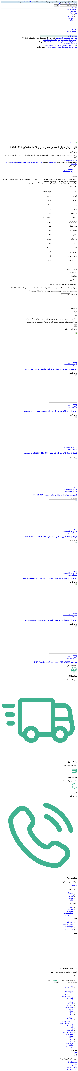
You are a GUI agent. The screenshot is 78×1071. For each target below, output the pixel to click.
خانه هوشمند (31, 162)
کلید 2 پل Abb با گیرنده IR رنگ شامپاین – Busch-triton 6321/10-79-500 (50, 537)
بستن (75, 1052)
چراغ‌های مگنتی (65, 994)
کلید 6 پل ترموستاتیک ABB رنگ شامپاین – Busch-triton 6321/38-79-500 (50, 578)
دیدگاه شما (73, 308)
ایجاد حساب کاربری (71, 1062)
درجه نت (55, 980)
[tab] (37, 169)
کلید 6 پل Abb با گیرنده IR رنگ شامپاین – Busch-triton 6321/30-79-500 (50, 411)
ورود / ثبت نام (69, 1046)
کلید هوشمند (59, 38)
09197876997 (28, 1)
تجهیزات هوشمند (68, 38)
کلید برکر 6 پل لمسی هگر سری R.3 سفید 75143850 (61, 41)
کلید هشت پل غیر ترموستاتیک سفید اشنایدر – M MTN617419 (54, 495)
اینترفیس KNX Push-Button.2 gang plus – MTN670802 (55, 662)
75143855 (74, 164)
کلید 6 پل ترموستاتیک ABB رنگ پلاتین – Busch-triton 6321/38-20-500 (51, 620)
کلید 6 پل (13, 162)
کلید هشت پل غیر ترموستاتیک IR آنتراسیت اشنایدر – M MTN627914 (51, 369)
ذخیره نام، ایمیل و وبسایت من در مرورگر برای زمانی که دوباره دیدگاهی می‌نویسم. (49, 319)
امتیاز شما (73, 294)
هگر (37, 162)
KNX (7, 162)
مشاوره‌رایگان (72, 36)
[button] (71, 491)
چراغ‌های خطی (65, 996)
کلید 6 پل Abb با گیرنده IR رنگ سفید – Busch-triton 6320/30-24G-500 (50, 453)
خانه (75, 38)
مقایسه (71, 1045)
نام (75, 311)
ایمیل (75, 315)
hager (40, 162)
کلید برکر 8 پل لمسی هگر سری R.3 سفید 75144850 (61, 47)
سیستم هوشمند (21, 162)
